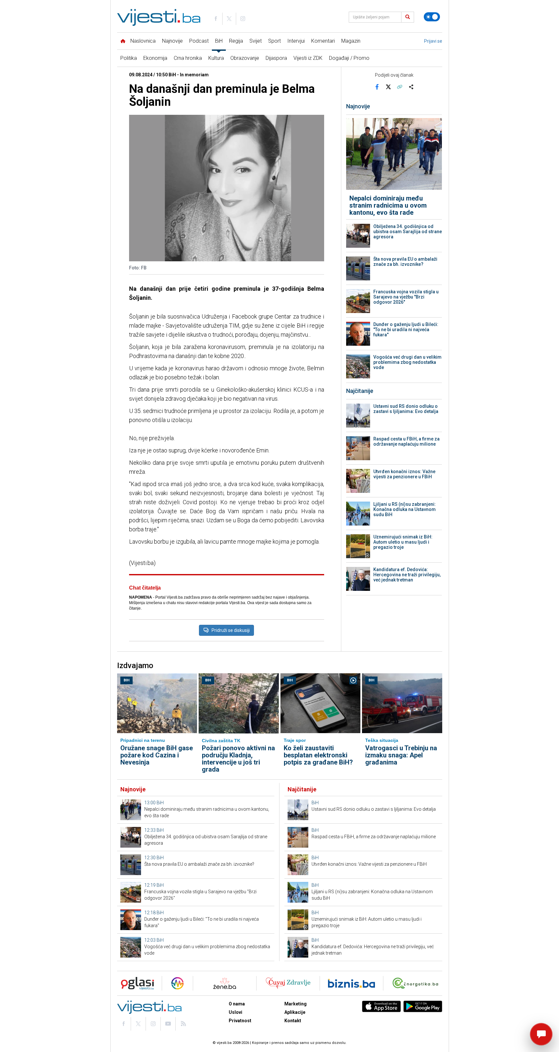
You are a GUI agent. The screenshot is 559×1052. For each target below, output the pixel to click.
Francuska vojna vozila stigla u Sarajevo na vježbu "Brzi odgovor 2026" (406, 297)
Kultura (216, 58)
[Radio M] (135, 983)
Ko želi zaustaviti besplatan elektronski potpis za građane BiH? (318, 755)
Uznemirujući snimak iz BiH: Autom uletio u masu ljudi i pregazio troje (403, 542)
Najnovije (172, 41)
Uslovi (235, 1012)
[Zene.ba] (224, 983)
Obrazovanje (244, 58)
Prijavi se (433, 41)
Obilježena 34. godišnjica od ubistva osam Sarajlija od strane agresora (407, 231)
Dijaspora (276, 58)
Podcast (199, 41)
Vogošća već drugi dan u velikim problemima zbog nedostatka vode (407, 362)
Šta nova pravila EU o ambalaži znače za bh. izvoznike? (405, 261)
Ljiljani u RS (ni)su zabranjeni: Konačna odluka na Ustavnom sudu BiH (404, 509)
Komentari (323, 41)
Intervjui (296, 41)
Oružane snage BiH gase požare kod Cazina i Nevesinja (156, 755)
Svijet (255, 41)
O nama (237, 1003)
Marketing (295, 1003)
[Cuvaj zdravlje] (288, 983)
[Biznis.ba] (351, 983)
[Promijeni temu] (432, 16)
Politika (128, 58)
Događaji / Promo (349, 58)
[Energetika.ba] (416, 983)
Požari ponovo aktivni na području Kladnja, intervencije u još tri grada (238, 758)
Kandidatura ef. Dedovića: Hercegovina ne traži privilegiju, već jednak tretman (407, 574)
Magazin (350, 41)
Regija (236, 41)
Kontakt (292, 1020)
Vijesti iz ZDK (308, 58)
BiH (219, 41)
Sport (274, 41)
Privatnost (240, 1020)
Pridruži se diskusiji (231, 630)
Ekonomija (155, 58)
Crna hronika (188, 58)
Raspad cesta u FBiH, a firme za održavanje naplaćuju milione (406, 441)
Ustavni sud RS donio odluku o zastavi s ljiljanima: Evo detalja (405, 409)
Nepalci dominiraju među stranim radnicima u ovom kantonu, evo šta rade (388, 205)
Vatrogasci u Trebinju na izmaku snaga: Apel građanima (401, 755)
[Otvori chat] (541, 1034)
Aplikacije (294, 1012)
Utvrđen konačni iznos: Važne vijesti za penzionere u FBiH (404, 474)
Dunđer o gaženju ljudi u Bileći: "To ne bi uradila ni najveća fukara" (405, 329)
